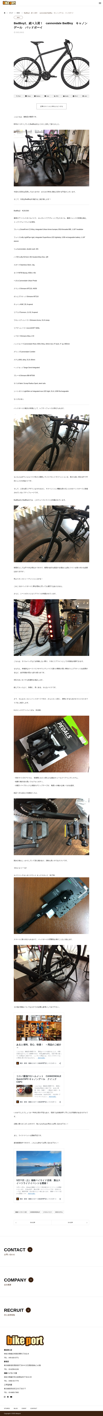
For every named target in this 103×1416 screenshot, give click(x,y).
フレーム (17, 229)
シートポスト (18, 391)
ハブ (15, 257)
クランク (17, 288)
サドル (16, 383)
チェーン (17, 304)
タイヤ (16, 273)
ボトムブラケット (20, 296)
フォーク (17, 237)
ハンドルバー (18, 344)
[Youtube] (11, 1397)
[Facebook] (8, 1397)
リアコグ (17, 312)
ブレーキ (17, 375)
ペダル (16, 281)
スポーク (17, 265)
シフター (17, 336)
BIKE (18, 17)
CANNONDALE (35, 1212)
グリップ (17, 352)
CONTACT (33, 1408)
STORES (7, 1408)
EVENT (24, 1408)
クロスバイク (47, 1212)
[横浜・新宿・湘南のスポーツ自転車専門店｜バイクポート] (9, 3)
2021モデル (59, 1212)
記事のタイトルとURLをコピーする (51, 106)
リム (15, 249)
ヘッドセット (18, 367)
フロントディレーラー (22, 320)
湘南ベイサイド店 (21, 1212)
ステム (16, 360)
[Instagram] (5, 1397)
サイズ (16, 399)
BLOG (16, 1408)
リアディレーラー (20, 328)
